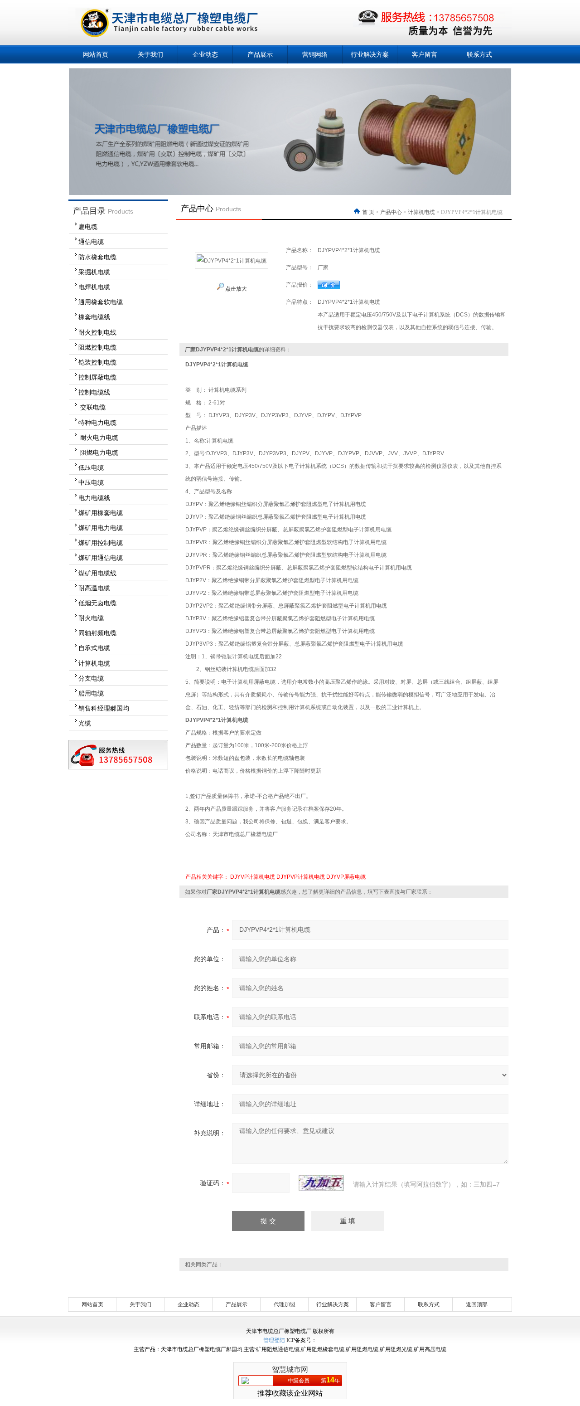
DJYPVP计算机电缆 (300, 877)
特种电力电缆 (97, 422)
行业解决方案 (370, 54)
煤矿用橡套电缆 (100, 512)
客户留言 (424, 54)
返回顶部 (477, 1304)
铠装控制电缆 (97, 362)
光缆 (84, 723)
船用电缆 (91, 693)
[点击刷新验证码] (321, 1183)
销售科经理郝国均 (103, 708)
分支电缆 (91, 678)
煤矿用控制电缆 (100, 542)
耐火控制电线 (97, 332)
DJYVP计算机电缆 (252, 877)
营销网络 (315, 54)
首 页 (369, 212)
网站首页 (95, 54)
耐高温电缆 (94, 588)
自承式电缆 (94, 648)
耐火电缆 (91, 618)
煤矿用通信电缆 (100, 557)
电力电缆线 (94, 497)
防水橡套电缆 (97, 257)
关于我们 (150, 54)
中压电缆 (91, 482)
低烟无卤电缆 (97, 603)
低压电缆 (91, 467)
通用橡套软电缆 (100, 302)
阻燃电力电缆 (98, 452)
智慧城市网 (290, 1369)
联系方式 (479, 54)
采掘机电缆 (94, 272)
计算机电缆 (94, 663)
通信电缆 (91, 241)
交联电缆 (92, 407)
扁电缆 (87, 226)
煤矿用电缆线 (97, 573)
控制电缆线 (94, 392)
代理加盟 (284, 1304)
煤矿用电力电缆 (100, 527)
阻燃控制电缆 (97, 347)
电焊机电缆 (94, 287)
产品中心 (391, 212)
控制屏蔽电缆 (97, 377)
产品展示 (260, 54)
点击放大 (235, 289)
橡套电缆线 (94, 317)
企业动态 (205, 54)
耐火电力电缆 (98, 437)
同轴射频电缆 (97, 633)
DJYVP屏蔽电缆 (346, 877)
